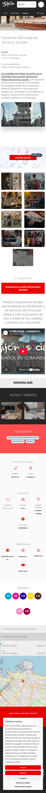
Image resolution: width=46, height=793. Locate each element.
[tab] (23, 629)
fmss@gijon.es (30, 477)
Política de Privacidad (23, 786)
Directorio (15, 13)
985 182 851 (15, 477)
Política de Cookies (23, 783)
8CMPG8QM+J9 (23, 528)
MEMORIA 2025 (23, 382)
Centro (23, 508)
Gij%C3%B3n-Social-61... (7, 558)
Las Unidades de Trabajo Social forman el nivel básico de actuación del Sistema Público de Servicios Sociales (21, 76)
